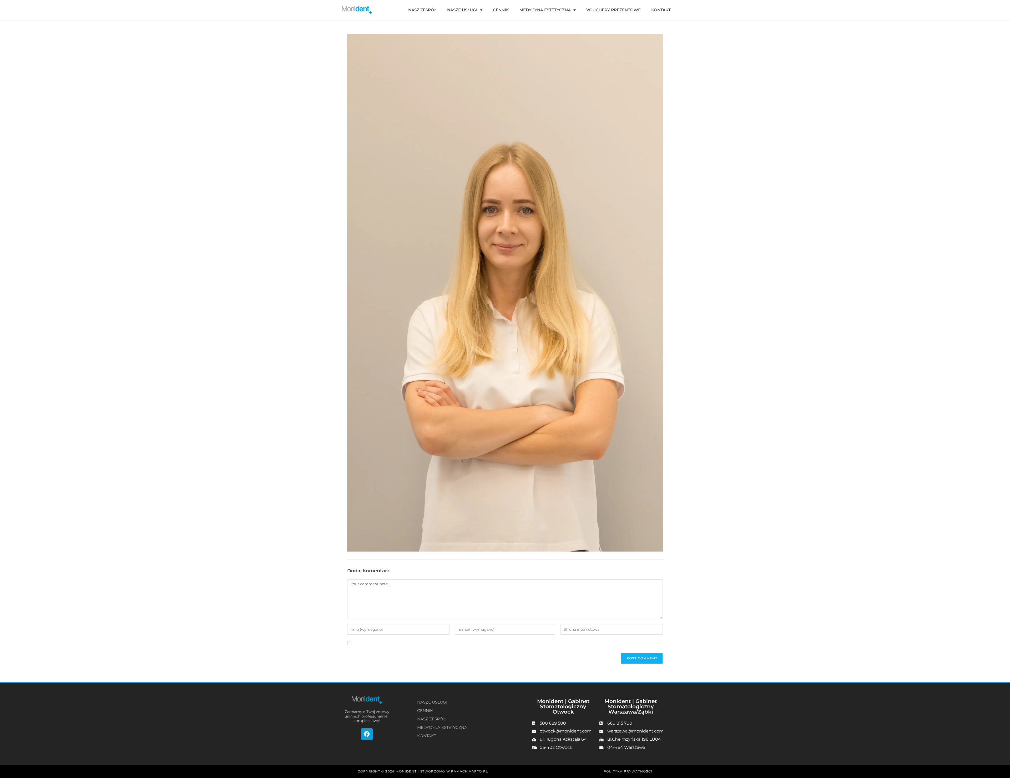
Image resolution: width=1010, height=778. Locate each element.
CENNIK (501, 9)
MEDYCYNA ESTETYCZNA (545, 9)
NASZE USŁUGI (462, 9)
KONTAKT (661, 9)
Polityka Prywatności (628, 771)
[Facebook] (367, 734)
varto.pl (478, 771)
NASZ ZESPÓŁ (422, 9)
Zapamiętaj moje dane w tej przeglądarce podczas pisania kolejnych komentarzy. (429, 643)
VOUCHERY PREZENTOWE (613, 9)
